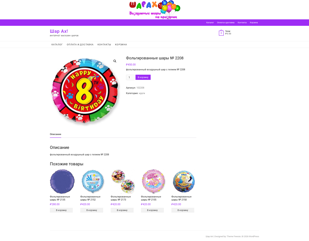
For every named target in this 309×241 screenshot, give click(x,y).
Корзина (254, 22)
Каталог (210, 22)
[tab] (55, 134)
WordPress (254, 236)
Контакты (242, 22)
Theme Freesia (233, 236)
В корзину (143, 77)
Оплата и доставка (225, 22)
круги (142, 93)
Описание (55, 134)
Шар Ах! (59, 31)
